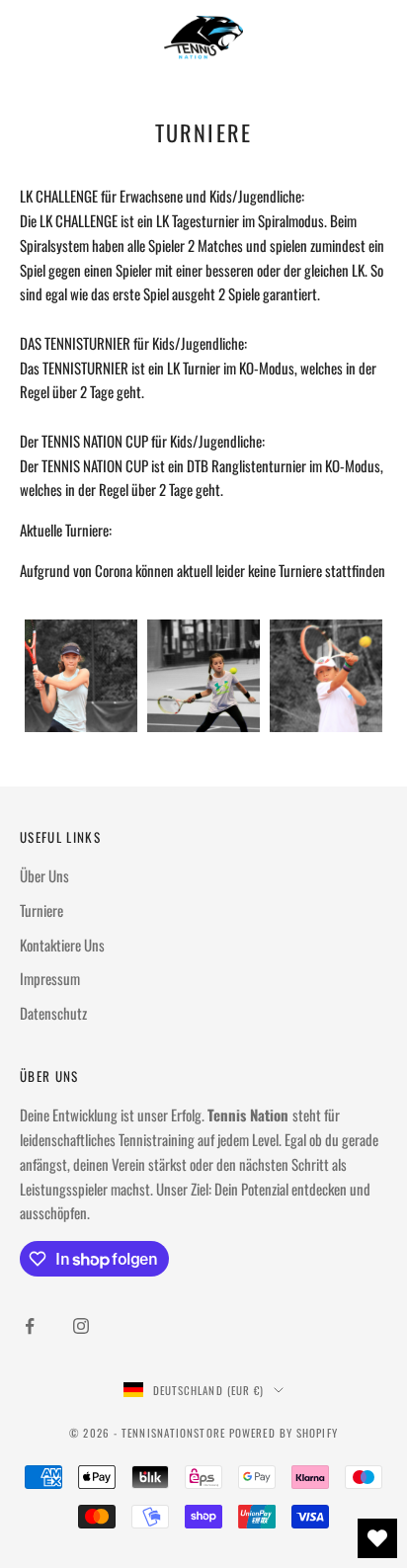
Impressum (50, 978)
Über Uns (44, 875)
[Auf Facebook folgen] (30, 1326)
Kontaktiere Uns (62, 944)
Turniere (41, 910)
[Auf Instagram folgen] (81, 1326)
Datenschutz (53, 1013)
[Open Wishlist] (377, 1538)
